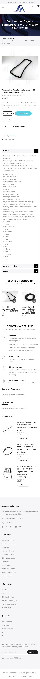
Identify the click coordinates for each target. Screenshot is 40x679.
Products (11, 39)
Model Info (6, 126)
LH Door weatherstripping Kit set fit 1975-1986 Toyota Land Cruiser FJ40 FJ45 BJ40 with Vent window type (27, 471)
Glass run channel (8, 551)
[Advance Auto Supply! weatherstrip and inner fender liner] (20, 8)
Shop (30, 676)
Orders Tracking (7, 629)
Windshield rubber (8, 540)
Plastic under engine (9, 572)
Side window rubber (8, 558)
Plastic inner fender (8, 569)
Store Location (7, 622)
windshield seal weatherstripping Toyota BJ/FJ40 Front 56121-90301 (29, 310)
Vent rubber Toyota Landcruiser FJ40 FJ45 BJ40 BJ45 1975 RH (10, 310)
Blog (3, 636)
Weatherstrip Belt (8, 555)
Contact (16, 676)
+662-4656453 (10, 523)
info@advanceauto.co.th (28, 2)
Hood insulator (7, 576)
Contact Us (6, 593)
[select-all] (31, 284)
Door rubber (6, 547)
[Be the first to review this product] (27, 432)
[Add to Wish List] (4, 120)
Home (4, 39)
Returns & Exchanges (9, 601)
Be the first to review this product (13, 95)
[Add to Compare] (9, 120)
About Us (5, 590)
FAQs (3, 632)
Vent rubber (6, 562)
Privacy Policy (6, 608)
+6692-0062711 (11, 2)
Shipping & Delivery (8, 597)
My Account (6, 625)
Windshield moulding (9, 544)
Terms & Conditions (9, 604)
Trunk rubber (6, 565)
